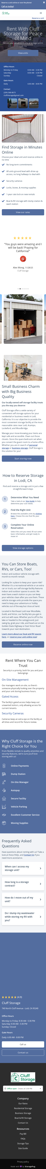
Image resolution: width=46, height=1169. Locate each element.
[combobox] (23, 1088)
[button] (12, 103)
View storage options (23, 548)
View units (23, 53)
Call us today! (7, 6)
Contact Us (23, 1122)
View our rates (23, 212)
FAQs (23, 1138)
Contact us (23, 1052)
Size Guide (23, 1148)
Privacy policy (23, 1161)
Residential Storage (23, 1108)
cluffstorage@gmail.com (14, 95)
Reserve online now (22, 644)
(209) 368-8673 (10, 92)
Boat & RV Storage (23, 1118)
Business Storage (23, 1113)
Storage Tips (23, 1143)
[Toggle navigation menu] (42, 12)
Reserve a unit (38, 18)
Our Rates (23, 1103)
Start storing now (23, 458)
